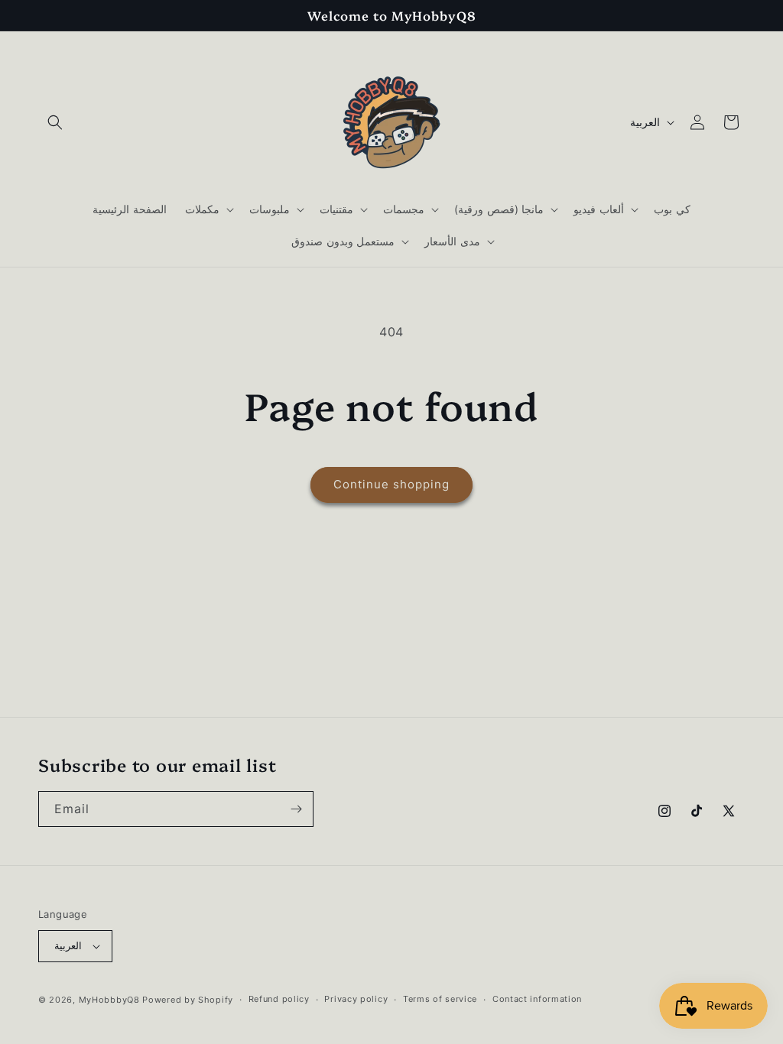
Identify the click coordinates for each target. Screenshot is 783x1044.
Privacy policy (356, 999)
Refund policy (279, 999)
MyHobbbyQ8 (109, 999)
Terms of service (440, 999)
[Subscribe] (296, 809)
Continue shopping (391, 484)
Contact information (537, 999)
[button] (55, 122)
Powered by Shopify (187, 999)
